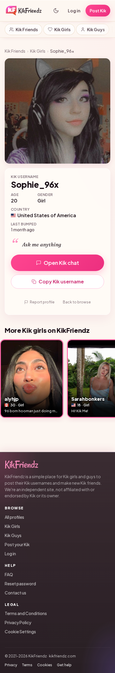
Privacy (11, 665)
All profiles (14, 517)
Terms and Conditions (26, 613)
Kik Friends (27, 29)
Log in (74, 10)
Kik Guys (96, 29)
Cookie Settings (20, 631)
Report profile (42, 302)
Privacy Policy (18, 622)
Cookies (44, 665)
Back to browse (77, 302)
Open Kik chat (61, 262)
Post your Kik (17, 544)
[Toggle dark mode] (56, 10)
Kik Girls (62, 29)
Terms (27, 665)
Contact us (15, 592)
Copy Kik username (61, 281)
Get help (64, 665)
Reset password (20, 583)
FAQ (9, 574)
